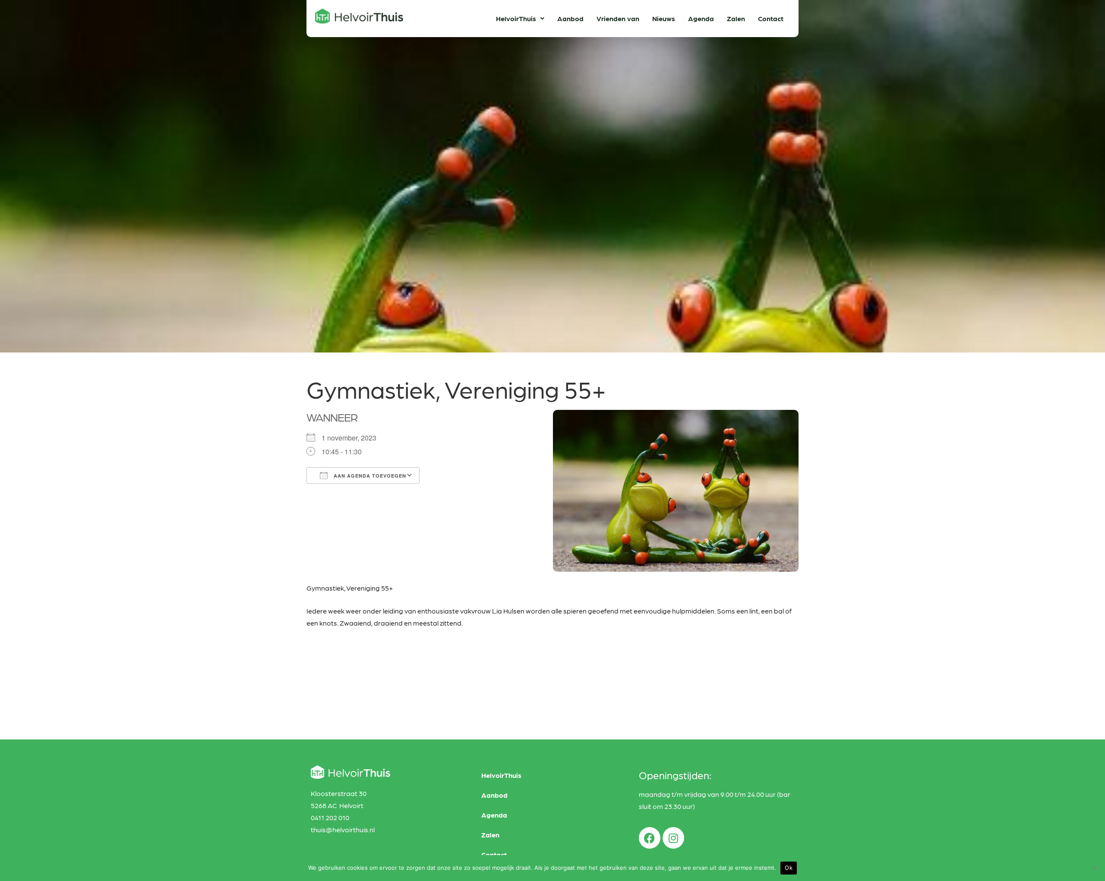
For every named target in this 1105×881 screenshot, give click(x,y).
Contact (770, 18)
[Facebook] (649, 838)
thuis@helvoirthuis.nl (343, 829)
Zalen (736, 18)
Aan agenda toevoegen (369, 475)
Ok (788, 867)
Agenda (701, 18)
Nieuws (663, 18)
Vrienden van (618, 18)
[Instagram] (673, 838)
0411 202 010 (330, 817)
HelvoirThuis (516, 18)
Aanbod (570, 18)
